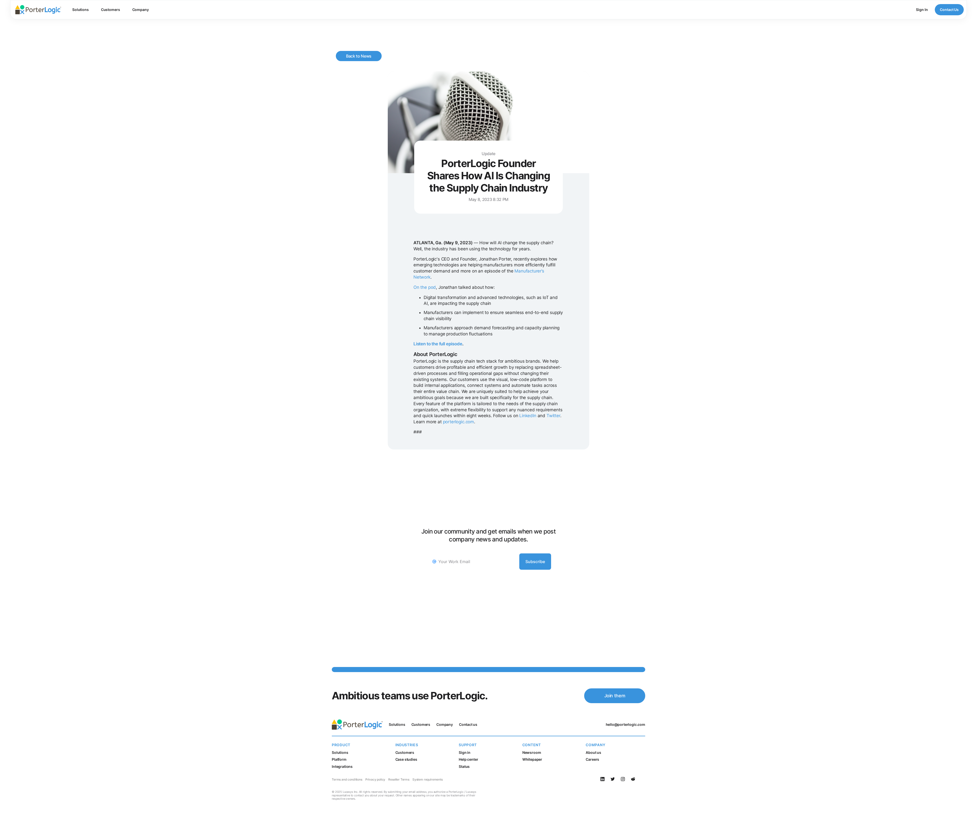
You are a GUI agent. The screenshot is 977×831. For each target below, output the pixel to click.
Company (140, 9)
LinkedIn (528, 415)
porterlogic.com (458, 421)
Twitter (553, 415)
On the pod (424, 287)
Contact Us (949, 9)
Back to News (358, 56)
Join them (614, 695)
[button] (80, 9)
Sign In (922, 9)
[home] (38, 9)
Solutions (80, 9)
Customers (110, 9)
